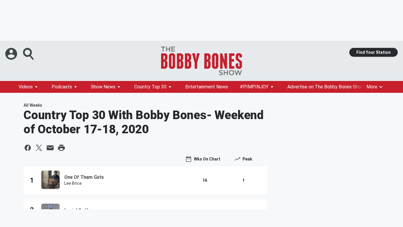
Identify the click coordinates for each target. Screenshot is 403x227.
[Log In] (11, 54)
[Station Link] (201, 61)
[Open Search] (29, 54)
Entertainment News (206, 87)
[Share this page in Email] (50, 148)
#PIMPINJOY (254, 87)
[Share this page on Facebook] (28, 148)
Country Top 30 (150, 87)
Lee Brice (73, 183)
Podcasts (62, 87)
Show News (103, 87)
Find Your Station (373, 52)
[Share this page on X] (39, 148)
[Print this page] (61, 148)
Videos (26, 87)
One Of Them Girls (84, 177)
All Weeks (33, 105)
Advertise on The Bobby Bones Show (325, 87)
